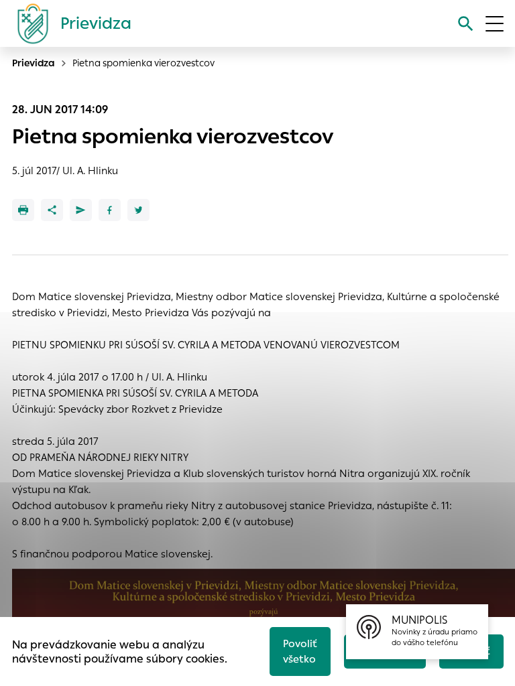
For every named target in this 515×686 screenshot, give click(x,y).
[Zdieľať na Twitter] (138, 210)
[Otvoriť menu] (494, 23)
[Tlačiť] (23, 210)
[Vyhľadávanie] (465, 23)
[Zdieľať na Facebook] (110, 210)
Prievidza (33, 63)
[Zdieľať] (52, 210)
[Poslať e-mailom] (81, 210)
